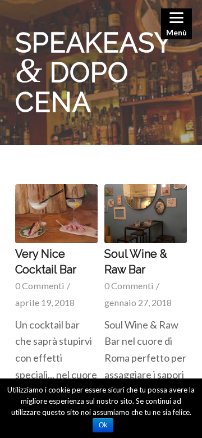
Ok (103, 425)
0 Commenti (40, 285)
